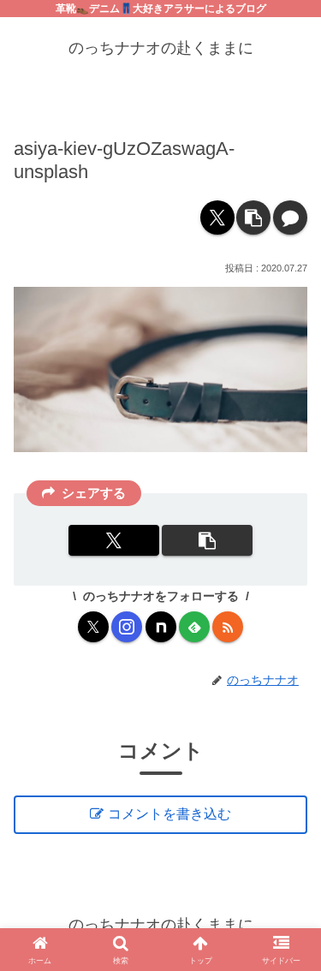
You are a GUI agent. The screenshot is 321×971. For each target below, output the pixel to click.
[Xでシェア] (217, 217)
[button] (253, 217)
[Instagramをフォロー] (126, 626)
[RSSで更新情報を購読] (227, 626)
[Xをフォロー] (93, 626)
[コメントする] (290, 217)
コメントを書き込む (169, 814)
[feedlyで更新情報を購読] (194, 626)
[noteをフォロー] (161, 626)
